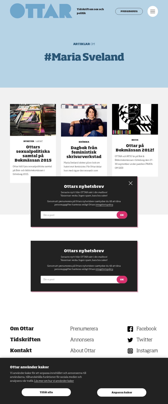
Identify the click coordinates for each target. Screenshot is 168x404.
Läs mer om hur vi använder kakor (54, 381)
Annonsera (82, 340)
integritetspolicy (104, 269)
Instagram (147, 350)
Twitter (144, 340)
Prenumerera (129, 11)
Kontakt (21, 350)
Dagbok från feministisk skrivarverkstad (83, 152)
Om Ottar (22, 329)
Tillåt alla (46, 392)
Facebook (146, 329)
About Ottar (82, 350)
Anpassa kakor (122, 392)
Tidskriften (25, 340)
